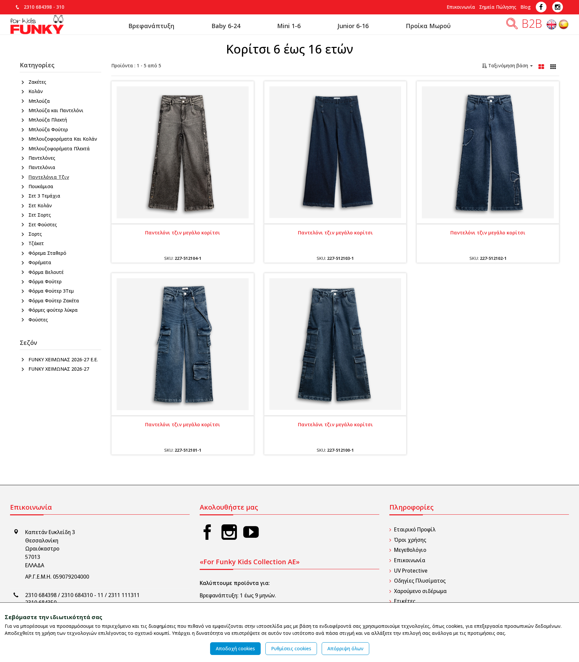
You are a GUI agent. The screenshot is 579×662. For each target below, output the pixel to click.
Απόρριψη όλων (345, 648)
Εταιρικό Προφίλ (415, 529)
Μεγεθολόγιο (410, 550)
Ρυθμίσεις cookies (291, 648)
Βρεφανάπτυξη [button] (151, 26)
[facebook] (207, 531)
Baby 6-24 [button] (225, 26)
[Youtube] (251, 531)
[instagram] (229, 531)
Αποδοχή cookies (235, 648)
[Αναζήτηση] (512, 26)
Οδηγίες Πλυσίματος (420, 580)
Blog (525, 7)
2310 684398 (38, 7)
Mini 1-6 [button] (289, 26)
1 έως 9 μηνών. (258, 595)
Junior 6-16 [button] (353, 26)
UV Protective (411, 570)
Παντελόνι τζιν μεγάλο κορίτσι (182, 232)
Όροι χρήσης (410, 539)
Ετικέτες (404, 601)
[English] (552, 26)
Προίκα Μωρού (428, 26)
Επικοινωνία (461, 7)
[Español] (563, 26)
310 (60, 7)
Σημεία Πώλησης (497, 7)
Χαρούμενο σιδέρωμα (420, 591)
